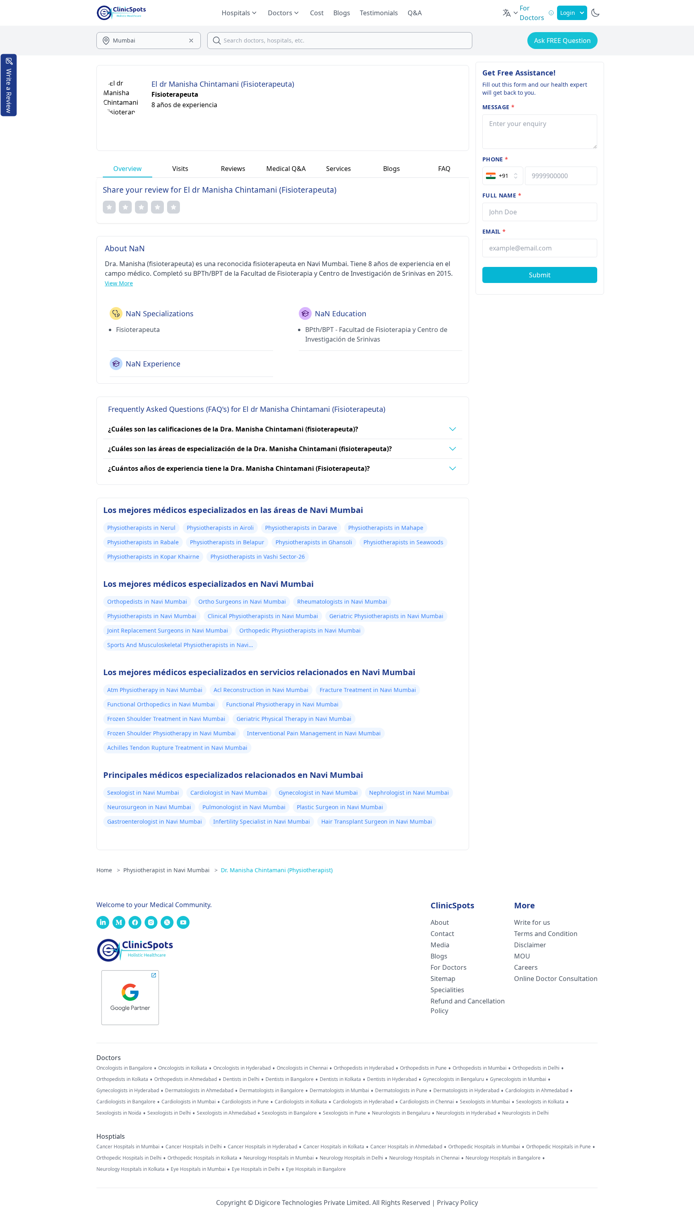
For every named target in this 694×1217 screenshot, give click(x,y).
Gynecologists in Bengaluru (453, 1079)
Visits (180, 168)
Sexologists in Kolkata (540, 1102)
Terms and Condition (546, 933)
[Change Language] (511, 13)
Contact (442, 933)
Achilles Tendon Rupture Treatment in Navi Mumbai (177, 747)
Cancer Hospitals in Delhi (193, 1147)
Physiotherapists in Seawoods (403, 542)
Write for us (532, 922)
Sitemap (443, 978)
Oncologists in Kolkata (182, 1068)
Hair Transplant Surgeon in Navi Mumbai (376, 821)
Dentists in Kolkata (340, 1079)
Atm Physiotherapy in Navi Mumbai (154, 690)
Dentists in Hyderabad (392, 1079)
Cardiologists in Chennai (427, 1102)
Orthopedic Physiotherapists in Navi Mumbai (300, 630)
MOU (522, 956)
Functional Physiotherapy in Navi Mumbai (282, 704)
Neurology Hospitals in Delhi (351, 1158)
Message (498, 107)
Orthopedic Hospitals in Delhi (128, 1158)
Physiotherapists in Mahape (385, 527)
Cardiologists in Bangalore (125, 1102)
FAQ (444, 168)
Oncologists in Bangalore (124, 1068)
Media (440, 944)
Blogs (341, 12)
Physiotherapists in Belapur (227, 542)
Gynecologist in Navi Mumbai (318, 792)
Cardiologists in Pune (245, 1102)
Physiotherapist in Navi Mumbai (170, 870)
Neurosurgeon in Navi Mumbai (149, 807)
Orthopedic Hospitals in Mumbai (484, 1147)
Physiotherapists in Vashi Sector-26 (257, 556)
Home (108, 870)
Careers (526, 967)
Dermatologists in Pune (401, 1090)
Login (567, 12)
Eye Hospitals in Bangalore (316, 1169)
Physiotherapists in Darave (301, 527)
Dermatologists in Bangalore (271, 1090)
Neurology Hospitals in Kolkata (130, 1169)
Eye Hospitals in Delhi (256, 1169)
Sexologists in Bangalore (289, 1113)
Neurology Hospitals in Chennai (424, 1158)
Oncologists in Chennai (302, 1068)
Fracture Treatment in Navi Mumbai (368, 690)
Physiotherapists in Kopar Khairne (153, 556)
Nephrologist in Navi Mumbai (409, 792)
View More (119, 283)
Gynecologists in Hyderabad (127, 1090)
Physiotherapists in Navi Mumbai (151, 616)
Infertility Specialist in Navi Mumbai (261, 821)
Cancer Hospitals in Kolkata (333, 1147)
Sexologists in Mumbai (485, 1102)
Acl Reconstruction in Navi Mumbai (261, 690)
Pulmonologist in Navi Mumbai (244, 807)
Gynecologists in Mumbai (518, 1079)
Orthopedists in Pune (423, 1068)
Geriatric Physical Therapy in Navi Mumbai (294, 718)
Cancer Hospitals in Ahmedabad (406, 1147)
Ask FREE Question (562, 40)
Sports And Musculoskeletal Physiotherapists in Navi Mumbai (178, 646)
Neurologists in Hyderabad (466, 1113)
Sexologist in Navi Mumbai (143, 792)
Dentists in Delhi (241, 1079)
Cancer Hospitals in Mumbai (127, 1147)
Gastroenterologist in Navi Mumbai (154, 821)
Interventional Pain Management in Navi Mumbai (314, 733)
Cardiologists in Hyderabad (363, 1102)
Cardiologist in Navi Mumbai (228, 792)
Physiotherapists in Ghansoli (314, 542)
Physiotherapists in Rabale (143, 542)
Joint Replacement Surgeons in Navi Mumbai (167, 630)
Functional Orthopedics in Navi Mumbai (161, 704)
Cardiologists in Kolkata (301, 1102)
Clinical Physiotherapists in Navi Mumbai (263, 616)
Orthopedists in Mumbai (479, 1068)
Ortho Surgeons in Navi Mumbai (242, 601)
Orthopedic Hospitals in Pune (558, 1147)
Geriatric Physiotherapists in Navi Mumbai (386, 616)
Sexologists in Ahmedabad (226, 1113)
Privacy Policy (457, 1202)
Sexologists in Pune (344, 1113)
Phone (495, 159)
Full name (501, 195)
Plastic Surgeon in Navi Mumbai (340, 807)
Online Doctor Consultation (556, 978)
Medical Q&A (286, 168)
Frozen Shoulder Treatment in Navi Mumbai (166, 718)
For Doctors (449, 967)
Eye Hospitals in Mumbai (198, 1169)
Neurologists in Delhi (525, 1113)
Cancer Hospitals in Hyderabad (262, 1147)
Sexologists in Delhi (169, 1113)
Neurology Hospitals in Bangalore (503, 1158)
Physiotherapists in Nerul (141, 527)
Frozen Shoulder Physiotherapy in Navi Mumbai (171, 733)
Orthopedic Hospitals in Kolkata (202, 1158)
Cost (317, 12)
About (440, 922)
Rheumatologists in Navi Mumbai (342, 601)
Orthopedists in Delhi (535, 1068)
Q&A (415, 12)
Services (338, 168)
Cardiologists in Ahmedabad (536, 1090)
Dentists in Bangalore (289, 1079)
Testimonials (379, 12)
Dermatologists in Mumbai (339, 1090)
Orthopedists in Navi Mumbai (147, 601)
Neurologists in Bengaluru (401, 1113)
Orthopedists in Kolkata (122, 1079)
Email (494, 231)
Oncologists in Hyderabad (242, 1068)
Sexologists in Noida (118, 1113)
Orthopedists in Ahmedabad (185, 1079)
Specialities (447, 989)
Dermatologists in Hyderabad (466, 1090)
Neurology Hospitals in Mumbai (278, 1158)
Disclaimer (530, 944)
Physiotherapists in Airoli (220, 527)
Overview (127, 168)
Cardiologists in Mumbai (188, 1102)
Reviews (233, 168)
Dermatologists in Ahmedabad (199, 1090)
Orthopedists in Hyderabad (364, 1068)
